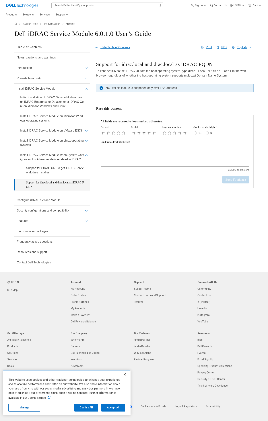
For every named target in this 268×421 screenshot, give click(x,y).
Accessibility (212, 406)
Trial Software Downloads (212, 385)
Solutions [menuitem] (28, 14)
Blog (200, 339)
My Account (78, 288)
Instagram (203, 315)
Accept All (113, 407)
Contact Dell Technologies (34, 262)
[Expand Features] (86, 221)
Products (12, 346)
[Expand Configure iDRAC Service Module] (86, 200)
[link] (218, 5)
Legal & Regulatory (186, 406)
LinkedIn (202, 308)
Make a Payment (80, 315)
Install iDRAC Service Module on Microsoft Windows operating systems (51, 118)
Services (12, 359)
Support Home (30, 24)
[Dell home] (15, 24)
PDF (224, 47)
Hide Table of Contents (115, 47)
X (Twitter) (203, 301)
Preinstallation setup (30, 78)
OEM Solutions (142, 352)
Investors (76, 359)
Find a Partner (142, 339)
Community (204, 288)
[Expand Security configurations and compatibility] (86, 210)
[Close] (125, 374)
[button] (199, 5)
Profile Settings (80, 301)
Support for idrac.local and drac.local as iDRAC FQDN (55, 184)
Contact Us (204, 295)
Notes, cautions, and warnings (36, 57)
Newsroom (77, 366)
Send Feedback (235, 179)
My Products (78, 308)
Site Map (12, 290)
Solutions (12, 352)
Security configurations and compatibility (43, 210)
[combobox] (107, 5)
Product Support (52, 24)
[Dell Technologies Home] (22, 5)
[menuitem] (62, 15)
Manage (24, 407)
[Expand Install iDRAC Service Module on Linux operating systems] (86, 140)
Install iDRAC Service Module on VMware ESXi (51, 130)
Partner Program (144, 359)
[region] (175, 77)
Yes (200, 133)
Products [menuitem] (11, 14)
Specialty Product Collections (214, 366)
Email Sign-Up (205, 359)
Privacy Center (206, 372)
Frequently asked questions (35, 241)
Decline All (86, 407)
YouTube (202, 321)
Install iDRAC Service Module (36, 88)
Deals (10, 366)
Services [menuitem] (45, 14)
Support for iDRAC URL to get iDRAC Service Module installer (55, 170)
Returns (138, 301)
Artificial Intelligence (19, 339)
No (211, 133)
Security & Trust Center (211, 379)
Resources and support (32, 252)
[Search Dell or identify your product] (159, 5)
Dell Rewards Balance (83, 321)
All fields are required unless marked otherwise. (132, 121)
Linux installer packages (32, 231)
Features (22, 220)
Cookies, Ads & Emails (153, 406)
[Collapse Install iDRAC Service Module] (86, 89)
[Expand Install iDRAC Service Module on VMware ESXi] (86, 130)
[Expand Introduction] (86, 68)
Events (201, 352)
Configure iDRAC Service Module (39, 200)
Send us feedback (115, 142)
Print (209, 47)
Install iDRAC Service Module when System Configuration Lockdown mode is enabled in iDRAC (52, 157)
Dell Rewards (205, 346)
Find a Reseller (142, 346)
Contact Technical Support (150, 295)
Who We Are (78, 339)
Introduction (24, 67)
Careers (75, 346)
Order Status (78, 295)
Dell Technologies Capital (85, 352)
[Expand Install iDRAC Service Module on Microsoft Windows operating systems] (86, 116)
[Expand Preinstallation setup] (86, 78)
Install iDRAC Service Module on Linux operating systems (52, 142)
